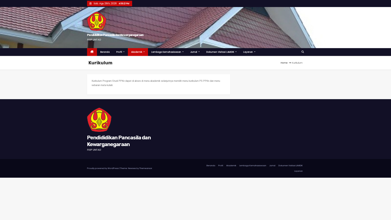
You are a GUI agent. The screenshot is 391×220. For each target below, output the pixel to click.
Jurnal (194, 51)
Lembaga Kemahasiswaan (166, 51)
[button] (302, 52)
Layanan (248, 51)
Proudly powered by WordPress (103, 168)
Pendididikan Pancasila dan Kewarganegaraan (115, 35)
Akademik (137, 51)
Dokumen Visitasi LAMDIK (220, 51)
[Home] (92, 52)
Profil (119, 51)
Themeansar (145, 168)
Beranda (105, 51)
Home (284, 62)
